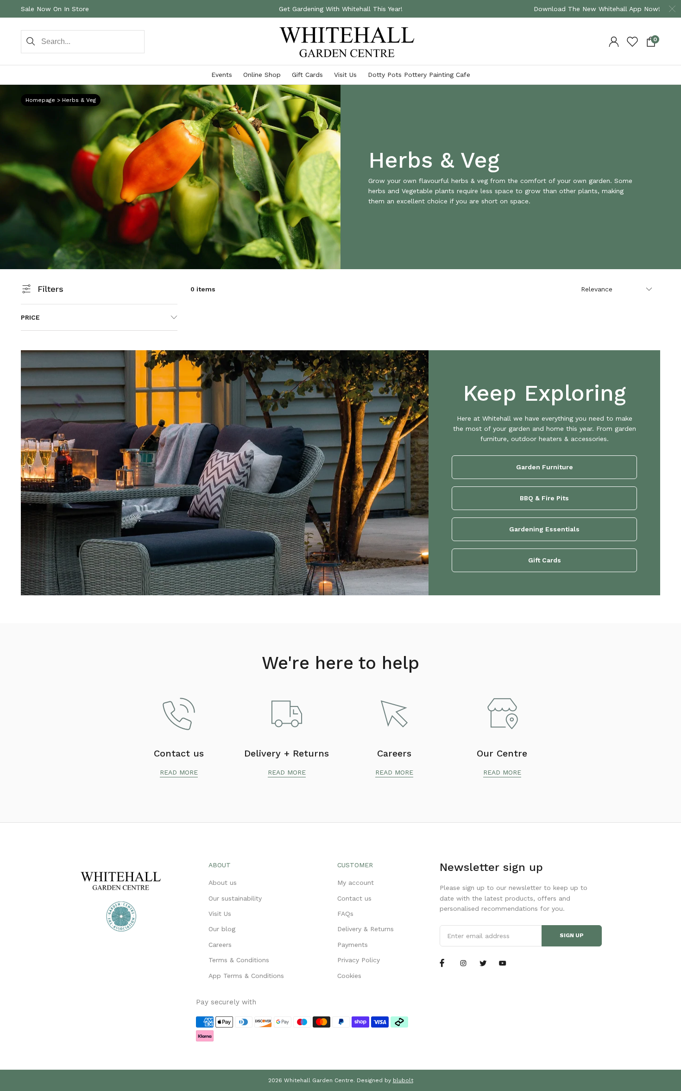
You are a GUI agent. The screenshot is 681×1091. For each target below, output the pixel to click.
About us (222, 882)
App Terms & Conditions (246, 975)
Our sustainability (235, 898)
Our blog (221, 929)
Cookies (349, 975)
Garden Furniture (544, 467)
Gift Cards (307, 74)
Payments (352, 944)
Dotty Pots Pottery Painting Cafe (419, 74)
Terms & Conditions (238, 960)
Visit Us (345, 74)
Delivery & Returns (365, 929)
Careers (220, 944)
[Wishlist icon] (632, 41)
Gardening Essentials (544, 529)
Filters (50, 289)
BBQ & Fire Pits (544, 498)
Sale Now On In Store (55, 9)
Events (221, 74)
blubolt (403, 1080)
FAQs (345, 913)
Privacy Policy (358, 960)
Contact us (354, 898)
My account (355, 882)
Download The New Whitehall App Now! (597, 9)
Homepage (40, 100)
